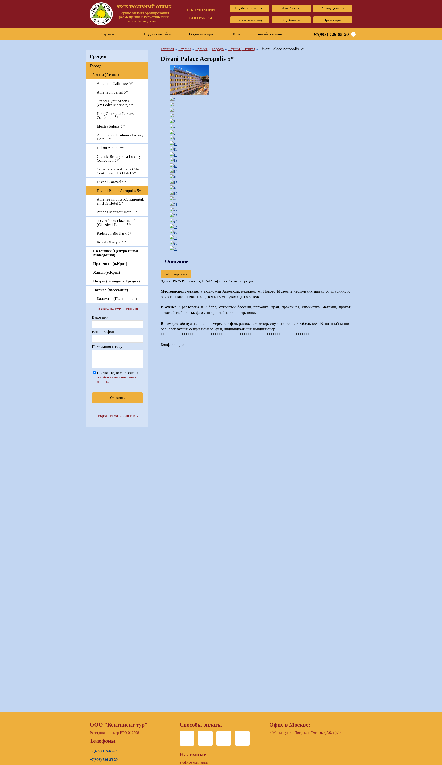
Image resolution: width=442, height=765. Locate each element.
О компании (201, 10)
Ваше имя (100, 317)
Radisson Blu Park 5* (114, 233)
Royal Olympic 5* (111, 242)
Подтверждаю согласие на (117, 377)
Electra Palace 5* (111, 126)
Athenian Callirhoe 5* (115, 83)
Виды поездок (201, 34)
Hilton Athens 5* (110, 148)
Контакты (200, 18)
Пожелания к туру (107, 347)
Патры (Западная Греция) (116, 281)
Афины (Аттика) (105, 75)
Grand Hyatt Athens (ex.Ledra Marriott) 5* (115, 103)
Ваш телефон (103, 332)
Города (96, 66)
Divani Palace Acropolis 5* (119, 190)
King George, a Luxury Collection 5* (115, 115)
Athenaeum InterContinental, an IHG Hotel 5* (120, 201)
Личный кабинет (269, 34)
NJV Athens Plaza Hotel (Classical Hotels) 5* (116, 223)
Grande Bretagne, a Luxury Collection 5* (119, 158)
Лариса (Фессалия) (110, 290)
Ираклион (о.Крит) (110, 263)
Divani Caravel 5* (111, 182)
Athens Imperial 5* (112, 92)
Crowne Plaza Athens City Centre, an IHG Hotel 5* (118, 171)
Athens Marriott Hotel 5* (117, 212)
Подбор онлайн (157, 34)
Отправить (117, 397)
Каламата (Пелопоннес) (117, 298)
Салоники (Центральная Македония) (115, 253)
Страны (107, 34)
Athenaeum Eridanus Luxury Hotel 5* (120, 137)
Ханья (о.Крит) (106, 272)
